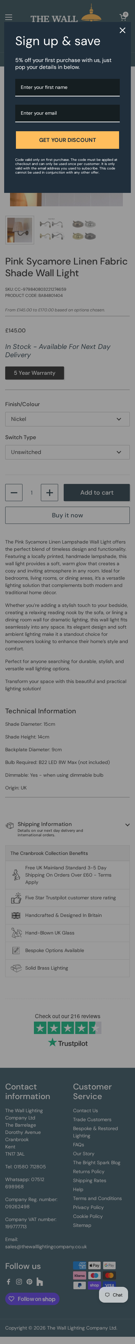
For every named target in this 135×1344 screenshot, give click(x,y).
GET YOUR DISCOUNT (67, 140)
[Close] (122, 30)
